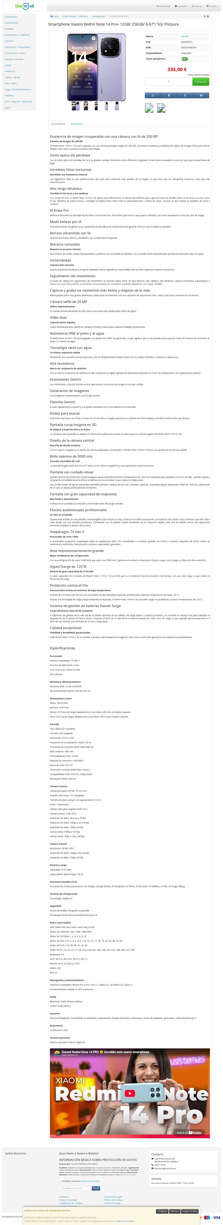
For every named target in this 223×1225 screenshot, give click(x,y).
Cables (8, 65)
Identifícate (164, 6)
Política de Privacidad (128, 1175)
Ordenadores (11, 16)
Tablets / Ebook (12, 77)
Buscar (198, 6)
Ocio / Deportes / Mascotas (18, 101)
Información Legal (113, 1196)
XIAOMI (185, 36)
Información (76, 123)
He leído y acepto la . (81, 1181)
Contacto (182, 6)
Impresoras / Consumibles (17, 47)
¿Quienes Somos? (68, 1206)
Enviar (95, 1188)
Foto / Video (11, 83)
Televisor (9, 41)
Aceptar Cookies (190, 1211)
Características (58, 123)
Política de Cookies (125, 1221)
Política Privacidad (68, 1199)
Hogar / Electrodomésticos (18, 89)
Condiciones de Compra (71, 1203)
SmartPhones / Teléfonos (17, 34)
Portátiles (9, 28)
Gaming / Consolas (14, 59)
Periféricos (10, 71)
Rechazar (175, 1211)
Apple (7, 107)
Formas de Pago (112, 1203)
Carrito (213, 6)
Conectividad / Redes (15, 53)
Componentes (12, 22)
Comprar (201, 81)
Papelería (9, 95)
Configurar (162, 1211)
